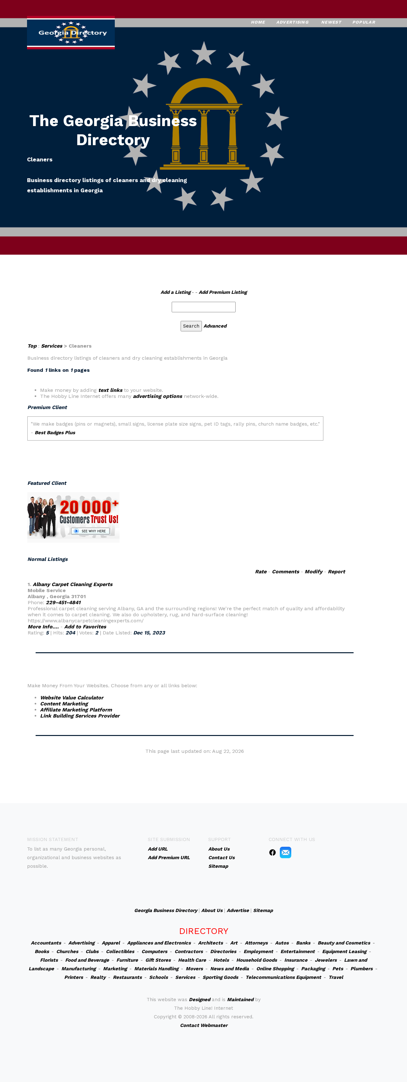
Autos (282, 943)
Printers (73, 977)
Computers (154, 951)
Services (51, 346)
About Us (212, 910)
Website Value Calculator (71, 698)
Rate (260, 572)
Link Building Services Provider (80, 716)
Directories (223, 951)
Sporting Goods (220, 977)
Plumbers (361, 969)
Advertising (292, 22)
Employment (258, 951)
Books (42, 951)
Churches (67, 951)
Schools (158, 977)
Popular (363, 22)
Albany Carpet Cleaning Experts (73, 584)
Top (32, 346)
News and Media (229, 969)
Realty (98, 977)
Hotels (221, 960)
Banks (303, 943)
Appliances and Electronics (159, 943)
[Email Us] (285, 852)
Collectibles (120, 951)
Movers (194, 969)
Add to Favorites (85, 627)
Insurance (295, 960)
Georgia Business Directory (165, 910)
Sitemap (263, 910)
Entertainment (297, 951)
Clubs (92, 951)
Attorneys (256, 943)
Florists (49, 960)
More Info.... (43, 627)
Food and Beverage (87, 960)
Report (336, 572)
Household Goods (256, 960)
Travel (335, 977)
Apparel (111, 943)
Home (258, 22)
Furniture (127, 960)
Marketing (115, 969)
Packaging (313, 969)
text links (110, 390)
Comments (285, 572)
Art (234, 943)
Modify (313, 572)
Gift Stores (158, 960)
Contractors (189, 951)
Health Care (192, 960)
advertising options (157, 396)
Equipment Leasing (344, 951)
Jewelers (326, 960)
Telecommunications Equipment (283, 977)
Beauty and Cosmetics (344, 943)
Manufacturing (78, 969)
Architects (210, 943)
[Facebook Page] (272, 852)
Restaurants (127, 977)
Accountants (46, 943)
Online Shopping (275, 969)
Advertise (238, 910)
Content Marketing (64, 704)
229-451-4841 (63, 602)
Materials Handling (156, 969)
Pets (337, 969)
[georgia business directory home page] (71, 32)
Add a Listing (175, 292)
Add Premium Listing (223, 292)
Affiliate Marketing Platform (76, 710)
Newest (331, 22)
